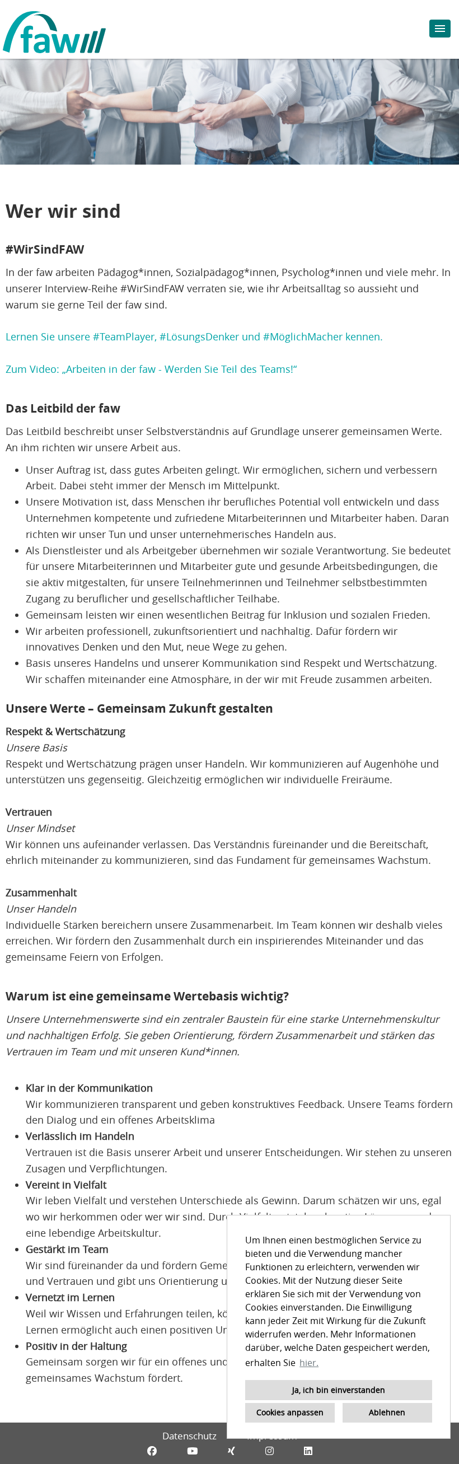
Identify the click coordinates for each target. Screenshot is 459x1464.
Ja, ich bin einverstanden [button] (338, 1390)
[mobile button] (440, 29)
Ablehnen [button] (387, 1412)
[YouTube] (192, 1451)
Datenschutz (189, 1435)
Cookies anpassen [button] (290, 1412)
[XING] (231, 1451)
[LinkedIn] (308, 1451)
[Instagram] (269, 1451)
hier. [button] (309, 1363)
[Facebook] (152, 1451)
